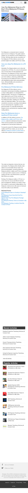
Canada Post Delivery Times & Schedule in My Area (16, 373)
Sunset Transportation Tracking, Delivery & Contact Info (12, 342)
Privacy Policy (19, 482)
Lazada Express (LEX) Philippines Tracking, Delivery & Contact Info (16, 386)
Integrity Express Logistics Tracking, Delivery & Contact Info (13, 353)
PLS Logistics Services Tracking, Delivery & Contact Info (12, 348)
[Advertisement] (14, 36)
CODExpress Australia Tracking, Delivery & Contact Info (16, 406)
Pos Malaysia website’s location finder (14, 130)
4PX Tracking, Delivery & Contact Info (15, 399)
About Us (7, 482)
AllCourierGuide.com (15, 490)
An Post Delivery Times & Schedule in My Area (15, 379)
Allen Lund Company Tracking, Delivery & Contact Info (11, 337)
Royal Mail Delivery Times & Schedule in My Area (16, 393)
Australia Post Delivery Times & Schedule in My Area (16, 367)
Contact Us (12, 482)
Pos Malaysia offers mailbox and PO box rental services (12, 119)
